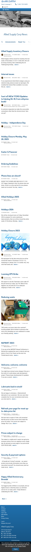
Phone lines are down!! (11, 175)
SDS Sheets (4, 514)
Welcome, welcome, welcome (14, 364)
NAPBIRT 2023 (7, 343)
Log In (5, 7)
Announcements (10, 42)
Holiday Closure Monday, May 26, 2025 (14, 137)
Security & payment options (13, 454)
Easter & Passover (9, 152)
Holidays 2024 (7, 209)
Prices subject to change (11, 433)
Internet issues (7, 74)
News (2, 516)
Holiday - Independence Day (13, 122)
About (3, 507)
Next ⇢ (4, 499)
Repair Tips (21, 42)
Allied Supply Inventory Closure (15, 51)
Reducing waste (8, 297)
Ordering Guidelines (9, 163)
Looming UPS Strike (9, 274)
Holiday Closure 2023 (10, 230)
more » (17, 64)
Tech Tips (3, 512)
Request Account (6, 523)
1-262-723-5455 (7, 533)
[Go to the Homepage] (8, 1)
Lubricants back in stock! (11, 386)
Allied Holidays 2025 (10, 196)
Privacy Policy (22, 546)
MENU (7, 9)
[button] (2, 42)
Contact (3, 509)
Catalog (3, 510)
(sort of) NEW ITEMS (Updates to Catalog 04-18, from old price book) (15, 99)
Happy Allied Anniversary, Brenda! (12, 478)
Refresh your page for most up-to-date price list (15, 409)
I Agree (15, 549)
